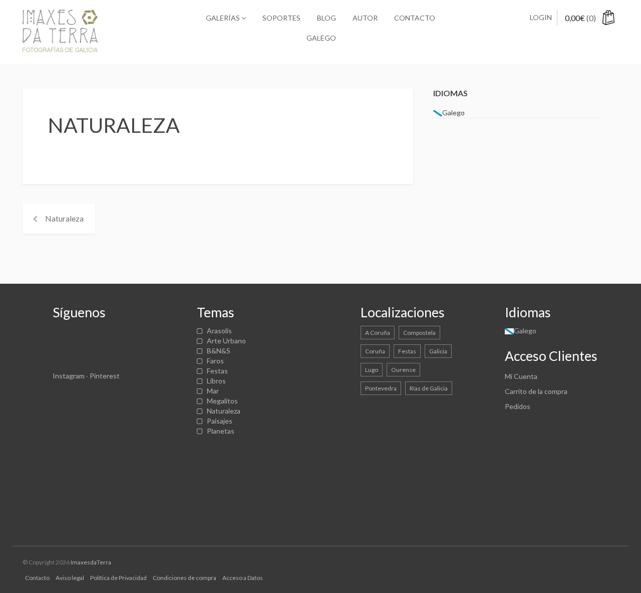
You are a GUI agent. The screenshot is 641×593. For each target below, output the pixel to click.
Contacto (414, 18)
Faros (215, 360)
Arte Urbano (226, 340)
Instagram (69, 375)
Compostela (419, 332)
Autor (365, 18)
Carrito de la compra (536, 391)
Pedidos (517, 406)
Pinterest (105, 375)
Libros (216, 380)
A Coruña (377, 332)
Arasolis (219, 330)
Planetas (220, 431)
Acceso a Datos (242, 577)
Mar (213, 390)
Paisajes (219, 421)
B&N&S (218, 350)
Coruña (375, 351)
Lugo (371, 369)
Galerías (223, 18)
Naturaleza (64, 218)
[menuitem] (320, 38)
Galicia (438, 351)
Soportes (281, 18)
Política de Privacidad (118, 577)
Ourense (403, 369)
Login (541, 17)
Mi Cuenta (521, 376)
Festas (217, 370)
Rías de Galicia (429, 388)
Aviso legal (70, 577)
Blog (326, 18)
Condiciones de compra (184, 577)
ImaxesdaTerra (91, 562)
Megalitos (222, 401)
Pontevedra (381, 388)
